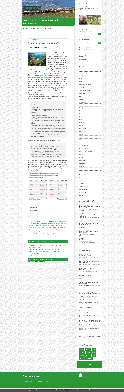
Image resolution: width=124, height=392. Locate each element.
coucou (35, 259)
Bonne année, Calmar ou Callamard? (89, 207)
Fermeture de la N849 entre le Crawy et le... (89, 302)
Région (81, 172)
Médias (81, 154)
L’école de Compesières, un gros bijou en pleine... (89, 261)
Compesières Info (29, 24)
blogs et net (82, 87)
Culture (81, 99)
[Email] (89, 364)
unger (82, 355)
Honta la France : (83, 324)
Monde (81, 157)
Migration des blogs (85, 255)
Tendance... (81, 307)
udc (94, 355)
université (81, 183)
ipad (94, 349)
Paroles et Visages (88, 333)
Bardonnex (82, 78)
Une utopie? (82, 180)
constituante (91, 352)
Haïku (80, 131)
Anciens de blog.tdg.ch (50, 20)
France (81, 125)
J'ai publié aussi (83, 142)
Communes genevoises (84, 90)
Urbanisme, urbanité (55, 209)
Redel (81, 206)
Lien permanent (33, 207)
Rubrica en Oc (82, 329)
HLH (80, 231)
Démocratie (82, 105)
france (88, 355)
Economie (37, 209)
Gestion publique (83, 128)
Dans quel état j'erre (84, 102)
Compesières (82, 93)
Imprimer (44, 47)
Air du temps (82, 75)
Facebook (81, 122)
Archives (35, 20)
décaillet (89, 358)
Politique (81, 166)
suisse (82, 358)
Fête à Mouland (83, 315)
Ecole (80, 110)
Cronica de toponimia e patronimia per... (88, 328)
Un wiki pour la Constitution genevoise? (32, 28)
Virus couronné (83, 192)
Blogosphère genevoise (85, 84)
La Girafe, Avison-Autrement (90, 337)
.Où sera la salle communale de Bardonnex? (88, 283)
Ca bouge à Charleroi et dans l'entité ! (92, 321)
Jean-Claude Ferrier (84, 145)
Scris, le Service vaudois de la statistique (48, 75)
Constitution (82, 96)
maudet (88, 349)
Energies (81, 116)
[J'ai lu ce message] (122, 389)
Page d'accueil (47, 28)
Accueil (25, 20)
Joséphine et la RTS (85, 275)
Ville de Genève (83, 189)
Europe (81, 119)
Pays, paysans (82, 163)
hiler (81, 349)
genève (82, 352)
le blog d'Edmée (88, 312)
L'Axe (80, 333)
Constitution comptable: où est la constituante (35, 30)
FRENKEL (82, 223)
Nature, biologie (83, 160)
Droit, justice (82, 107)
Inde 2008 (81, 134)
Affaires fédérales (83, 70)
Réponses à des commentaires (86, 174)
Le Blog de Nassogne (86, 303)
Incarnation (89, 307)
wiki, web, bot (82, 195)
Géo (80, 215)
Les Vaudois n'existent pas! (43, 43)
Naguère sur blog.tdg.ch (85, 61)
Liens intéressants (83, 59)
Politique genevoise (45, 209)
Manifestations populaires (85, 151)
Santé (80, 177)
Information (82, 140)
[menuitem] (26, 20)
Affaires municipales (84, 73)
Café (35, 241)
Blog (80, 81)
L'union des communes (84, 148)
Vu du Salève (32, 8)
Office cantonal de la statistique (41, 70)
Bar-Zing (91, 324)
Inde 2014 (81, 137)
